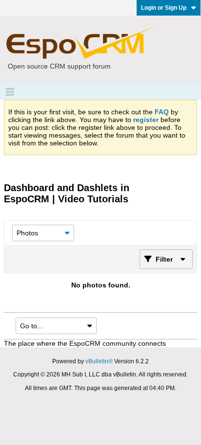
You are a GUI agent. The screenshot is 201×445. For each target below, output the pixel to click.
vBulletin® (99, 361)
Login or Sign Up (163, 7)
